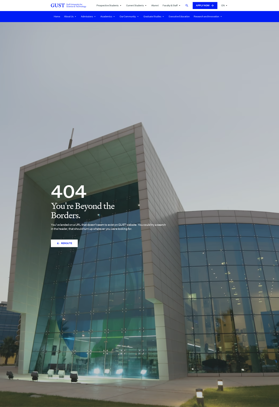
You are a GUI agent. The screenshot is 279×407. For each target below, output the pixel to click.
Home (57, 16)
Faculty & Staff (170, 5)
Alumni (155, 5)
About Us (68, 16)
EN (223, 5)
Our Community (128, 16)
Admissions (87, 16)
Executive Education (179, 16)
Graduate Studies (152, 16)
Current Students (135, 5)
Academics (106, 16)
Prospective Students (107, 5)
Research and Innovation (206, 16)
